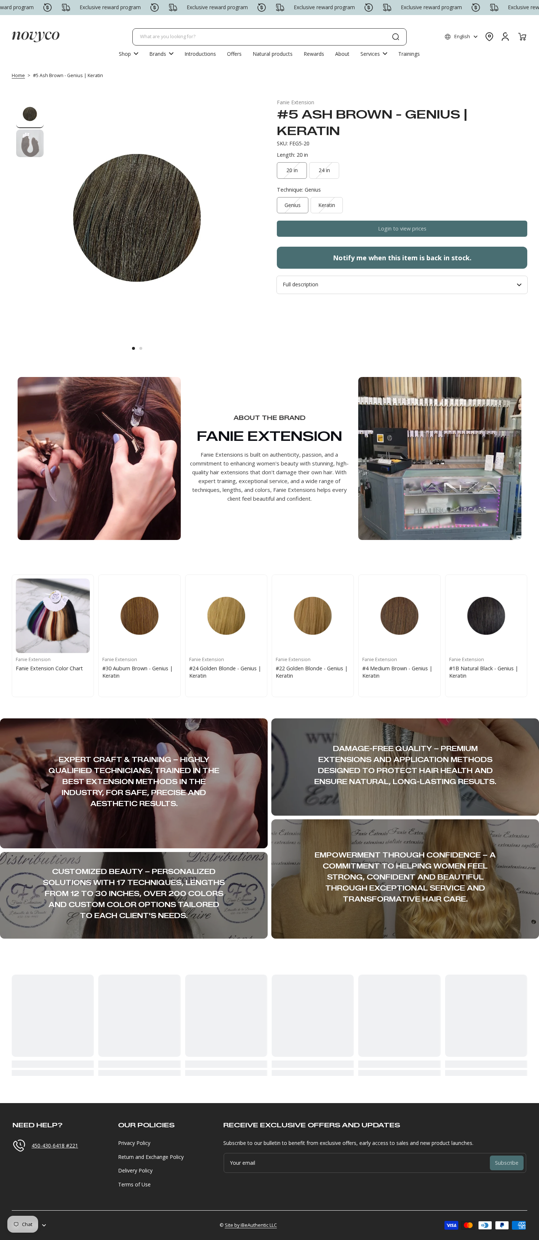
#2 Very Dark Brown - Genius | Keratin (113, 672)
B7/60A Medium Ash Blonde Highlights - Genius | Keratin (457, 672)
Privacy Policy (134, 1142)
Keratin (326, 205)
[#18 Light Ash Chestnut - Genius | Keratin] (286, 616)
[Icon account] (505, 36)
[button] (461, 36)
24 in (324, 170)
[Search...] (396, 37)
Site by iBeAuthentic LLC (251, 1225)
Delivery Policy (135, 1170)
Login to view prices (402, 228)
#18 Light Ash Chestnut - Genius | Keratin (279, 672)
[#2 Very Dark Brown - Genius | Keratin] (113, 616)
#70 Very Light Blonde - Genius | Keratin (364, 672)
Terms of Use (134, 1184)
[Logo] (35, 37)
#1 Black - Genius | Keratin (195, 668)
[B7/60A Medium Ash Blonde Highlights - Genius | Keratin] (460, 616)
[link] (161, 54)
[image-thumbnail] (30, 114)
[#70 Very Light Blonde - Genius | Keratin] (373, 616)
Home (18, 75)
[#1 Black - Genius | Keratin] (200, 616)
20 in (292, 170)
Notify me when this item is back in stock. (402, 257)
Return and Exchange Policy (151, 1156)
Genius (293, 205)
